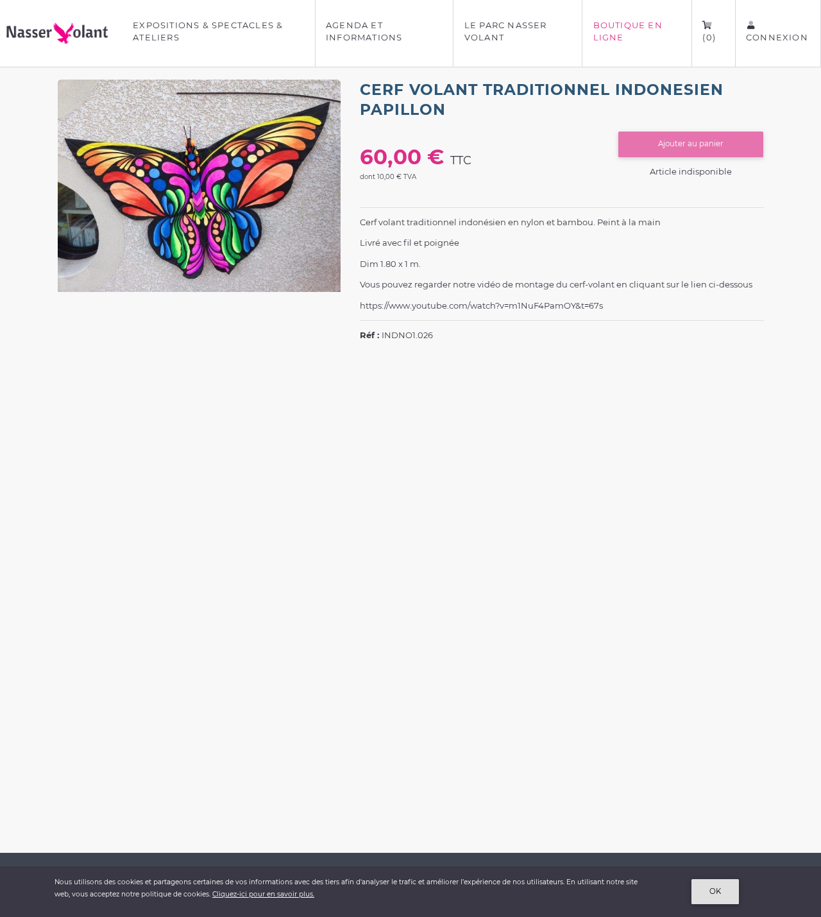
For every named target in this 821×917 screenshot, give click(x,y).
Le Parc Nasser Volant (505, 31)
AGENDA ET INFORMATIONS (364, 31)
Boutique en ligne (628, 31)
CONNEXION (777, 37)
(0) (709, 37)
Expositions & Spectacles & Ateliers (208, 31)
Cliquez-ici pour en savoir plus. (263, 894)
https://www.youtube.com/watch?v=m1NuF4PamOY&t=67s (481, 305)
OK (715, 891)
